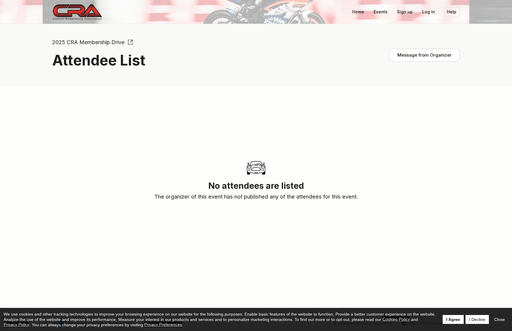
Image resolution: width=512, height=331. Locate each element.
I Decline (477, 319)
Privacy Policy (16, 324)
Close (499, 319)
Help (451, 11)
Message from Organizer (424, 55)
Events (381, 11)
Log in (428, 11)
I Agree (453, 319)
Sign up (405, 11)
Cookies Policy (396, 319)
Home (358, 11)
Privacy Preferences (163, 324)
